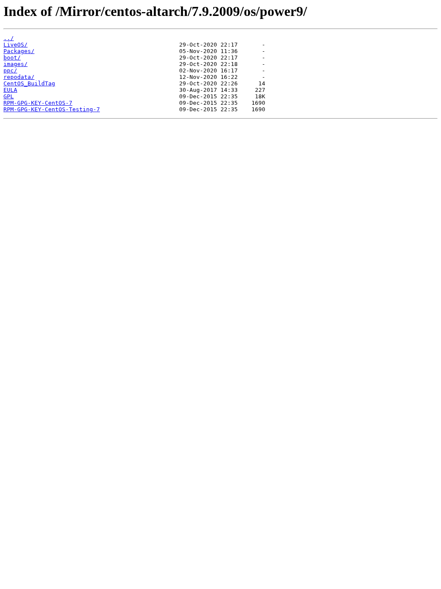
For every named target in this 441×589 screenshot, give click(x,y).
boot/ (12, 57)
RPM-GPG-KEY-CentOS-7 (37, 103)
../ (8, 38)
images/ (15, 64)
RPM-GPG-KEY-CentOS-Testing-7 (51, 109)
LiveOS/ (15, 44)
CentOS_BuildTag (29, 83)
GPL (8, 96)
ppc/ (10, 70)
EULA (10, 90)
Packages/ (18, 51)
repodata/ (18, 77)
